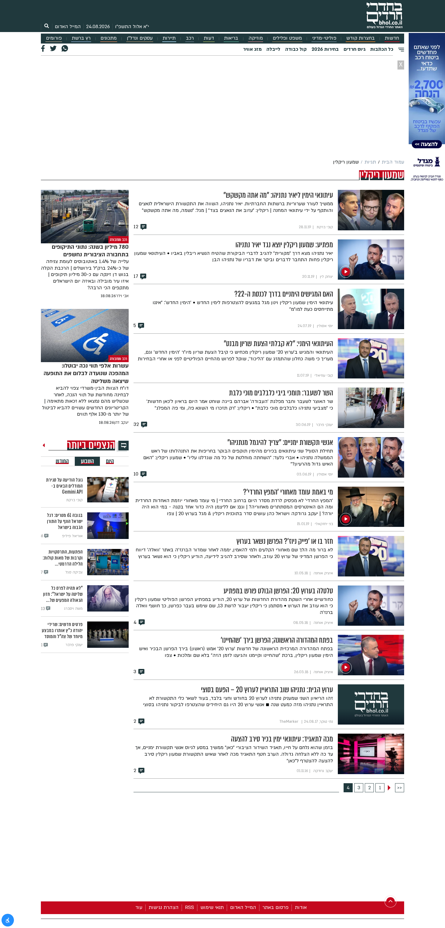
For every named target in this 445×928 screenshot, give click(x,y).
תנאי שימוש (212, 907)
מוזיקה (256, 38)
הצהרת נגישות (164, 907)
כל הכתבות (381, 49)
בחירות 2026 (325, 49)
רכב (190, 38)
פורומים (54, 38)
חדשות (392, 38)
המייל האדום (68, 26)
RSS (189, 907)
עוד (138, 907)
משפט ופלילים (287, 38)
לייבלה (273, 49)
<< (399, 787)
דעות (209, 38)
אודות (301, 907)
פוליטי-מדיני (324, 38)
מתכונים (109, 38)
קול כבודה (296, 49)
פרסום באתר (275, 907)
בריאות (231, 38)
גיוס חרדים (354, 49)
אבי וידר (122, 296)
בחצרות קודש (360, 38)
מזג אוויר (252, 49)
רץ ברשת (81, 38)
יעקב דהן (121, 422)
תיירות (169, 38)
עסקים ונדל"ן (140, 38)
